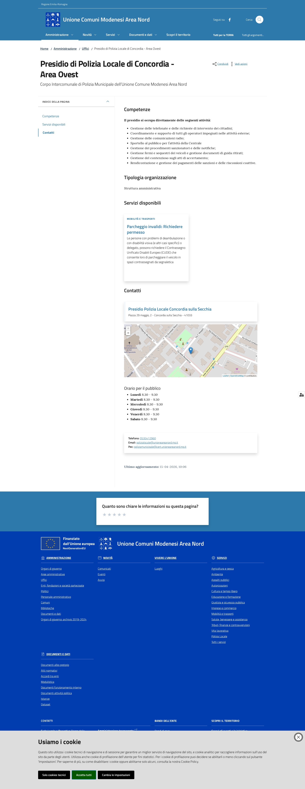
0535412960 (148, 438)
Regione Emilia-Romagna (54, 4)
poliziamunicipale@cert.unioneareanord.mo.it (160, 447)
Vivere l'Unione (166, 558)
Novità (108, 558)
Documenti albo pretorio (55, 665)
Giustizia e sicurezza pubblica (228, 602)
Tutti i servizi (218, 642)
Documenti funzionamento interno (61, 687)
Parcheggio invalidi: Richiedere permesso (155, 229)
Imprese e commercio (223, 608)
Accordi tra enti (50, 676)
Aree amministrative (53, 574)
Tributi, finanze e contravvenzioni (230, 625)
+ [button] (128, 328)
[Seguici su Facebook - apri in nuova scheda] (228, 19)
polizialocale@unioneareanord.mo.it (157, 442)
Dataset (45, 704)
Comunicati (104, 568)
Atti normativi (49, 670)
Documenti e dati (51, 614)
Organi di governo (51, 568)
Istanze (45, 699)
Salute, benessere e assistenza (229, 619)
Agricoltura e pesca (222, 568)
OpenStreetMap (237, 375)
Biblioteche (47, 608)
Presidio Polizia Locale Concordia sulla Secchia (169, 309)
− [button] (128, 333)
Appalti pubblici (220, 580)
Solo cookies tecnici (54, 775)
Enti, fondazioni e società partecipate (62, 585)
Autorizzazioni (219, 585)
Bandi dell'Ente (166, 721)
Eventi (101, 574)
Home (44, 48)
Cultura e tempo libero (224, 591)
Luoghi (158, 568)
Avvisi (101, 580)
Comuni (45, 602)
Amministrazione (65, 48)
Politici (45, 591)
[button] (259, 19)
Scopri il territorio (225, 721)
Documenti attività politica (56, 693)
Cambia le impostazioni (116, 775)
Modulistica (47, 682)
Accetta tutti (84, 775)
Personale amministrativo (56, 597)
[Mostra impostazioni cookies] (301, 395)
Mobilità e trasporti (222, 614)
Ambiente (217, 574)
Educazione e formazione (226, 597)
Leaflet (226, 375)
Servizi (222, 558)
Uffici (85, 48)
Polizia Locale (219, 636)
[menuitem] (60, 35)
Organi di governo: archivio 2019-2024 (63, 619)
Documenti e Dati (58, 654)
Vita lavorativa (219, 631)
